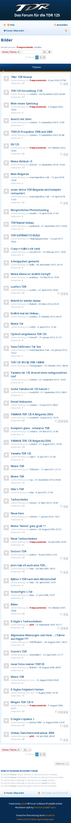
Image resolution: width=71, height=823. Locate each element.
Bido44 (33, 303)
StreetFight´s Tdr (22, 592)
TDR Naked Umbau (22, 222)
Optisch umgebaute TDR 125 (29, 334)
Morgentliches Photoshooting (30, 210)
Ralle (32, 264)
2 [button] (40, 57)
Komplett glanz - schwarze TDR (30, 428)
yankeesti (34, 225)
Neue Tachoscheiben (24, 538)
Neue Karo (17, 513)
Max (32, 595)
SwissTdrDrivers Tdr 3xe (26, 347)
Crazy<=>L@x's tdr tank (25, 248)
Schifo (33, 326)
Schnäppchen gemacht (25, 261)
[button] (44, 57)
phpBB (24, 803)
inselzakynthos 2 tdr (39, 177)
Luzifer (33, 289)
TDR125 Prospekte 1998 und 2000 (31, 132)
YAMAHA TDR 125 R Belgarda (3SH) (32, 414)
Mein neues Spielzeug (24, 103)
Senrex (33, 502)
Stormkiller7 (35, 654)
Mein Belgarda (20, 174)
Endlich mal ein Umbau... (25, 313)
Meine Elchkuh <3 (21, 161)
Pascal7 (33, 337)
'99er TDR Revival (21, 77)
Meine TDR (17, 466)
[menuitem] (10, 25)
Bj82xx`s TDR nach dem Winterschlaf (33, 579)
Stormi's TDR (19, 651)
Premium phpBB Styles (45, 807)
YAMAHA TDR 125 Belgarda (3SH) (31, 441)
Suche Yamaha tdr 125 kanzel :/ (30, 389)
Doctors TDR (18, 551)
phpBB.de (50, 815)
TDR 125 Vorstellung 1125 (26, 91)
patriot (33, 554)
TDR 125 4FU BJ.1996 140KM (27, 362)
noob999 (34, 392)
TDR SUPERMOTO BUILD (25, 235)
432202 (33, 164)
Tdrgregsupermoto (39, 238)
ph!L (32, 624)
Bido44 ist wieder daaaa (25, 300)
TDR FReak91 (36, 642)
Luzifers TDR (18, 286)
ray (31, 479)
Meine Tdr (17, 323)
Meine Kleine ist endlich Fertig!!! (30, 274)
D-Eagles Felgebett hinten (27, 689)
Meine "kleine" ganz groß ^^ (28, 526)
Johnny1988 (35, 722)
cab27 (33, 456)
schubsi (37, 47)
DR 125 (15, 144)
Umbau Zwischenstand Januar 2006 (32, 733)
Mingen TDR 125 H (22, 702)
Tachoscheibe (19, 499)
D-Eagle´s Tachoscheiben (26, 621)
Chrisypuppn (36, 365)
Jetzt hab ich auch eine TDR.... (29, 565)
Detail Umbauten (21, 401)
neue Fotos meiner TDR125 (27, 664)
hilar (32, 492)
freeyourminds (25, 47)
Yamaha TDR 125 (21, 453)
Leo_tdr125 (35, 251)
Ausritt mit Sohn (21, 119)
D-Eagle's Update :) (22, 719)
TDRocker (34, 469)
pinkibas (34, 277)
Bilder (7, 40)
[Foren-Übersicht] (35, 10)
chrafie (33, 213)
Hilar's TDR (17, 489)
